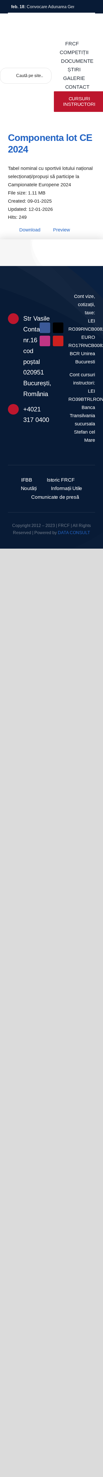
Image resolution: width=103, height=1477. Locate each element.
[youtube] (58, 341)
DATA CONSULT (74, 532)
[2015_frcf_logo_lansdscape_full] (51, 290)
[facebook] (45, 327)
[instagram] (45, 341)
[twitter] (58, 327)
